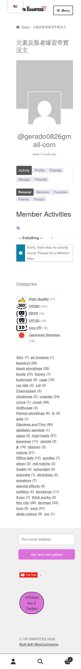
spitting (25, 491)
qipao (23, 463)
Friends (55, 170)
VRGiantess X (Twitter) (31, 603)
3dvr (22, 357)
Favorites (60, 192)
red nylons (44, 463)
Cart (62, 658)
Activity (24, 170)
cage (46, 379)
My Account (13, 661)
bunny (43, 373)
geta (22, 418)
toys (22, 508)
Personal (24, 192)
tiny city (26, 502)
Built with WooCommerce (38, 644)
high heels (44, 435)
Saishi (24, 469)
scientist (25, 474)
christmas (27, 396)
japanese (27, 441)
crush (41, 402)
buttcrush (26, 379)
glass (23, 435)
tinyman (48, 502)
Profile (40, 170)
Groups (24, 179)
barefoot (26, 362)
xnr (49, 513)
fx (56, 413)
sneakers (26, 480)
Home (25, 27)
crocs (23, 402)
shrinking (47, 474)
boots (24, 373)
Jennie (48, 441)
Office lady (28, 457)
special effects (30, 485)
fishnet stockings (33, 413)
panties (51, 457)
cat (41, 385)
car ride (25, 385)
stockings (47, 491)
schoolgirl (44, 469)
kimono (37, 446)
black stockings (32, 368)
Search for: (40, 661)
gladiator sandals (33, 429)
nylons (25, 452)
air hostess (42, 357)
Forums (41, 179)
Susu (23, 497)
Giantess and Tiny (34, 424)
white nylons (29, 513)
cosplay (50, 396)
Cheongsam (28, 390)
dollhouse (27, 407)
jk (21, 446)
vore (37, 508)
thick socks (44, 497)
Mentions (43, 192)
